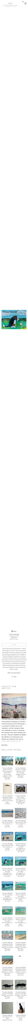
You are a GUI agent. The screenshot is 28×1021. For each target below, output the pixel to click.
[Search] (23, 2)
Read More (5, 745)
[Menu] (25, 3)
